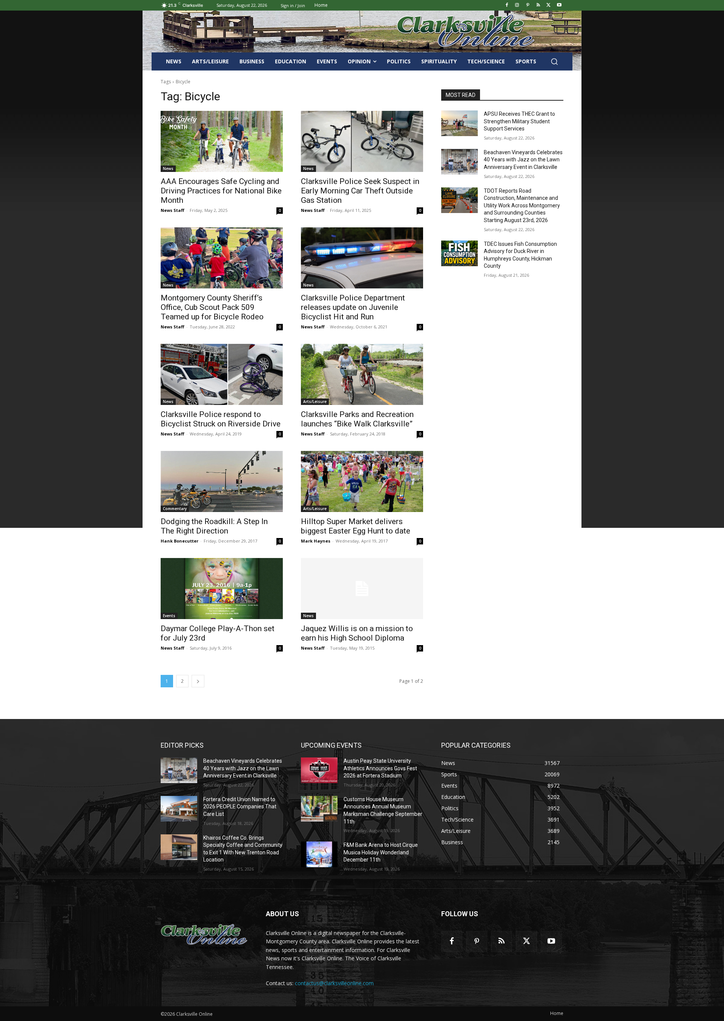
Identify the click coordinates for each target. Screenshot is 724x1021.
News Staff (172, 210)
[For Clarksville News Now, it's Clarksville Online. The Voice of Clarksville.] (204, 935)
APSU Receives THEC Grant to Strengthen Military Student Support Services (519, 121)
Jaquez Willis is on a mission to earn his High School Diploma (357, 633)
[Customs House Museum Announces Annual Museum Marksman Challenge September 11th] (319, 809)
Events (169, 615)
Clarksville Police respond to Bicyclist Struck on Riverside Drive (221, 419)
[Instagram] (517, 5)
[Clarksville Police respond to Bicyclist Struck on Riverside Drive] (222, 374)
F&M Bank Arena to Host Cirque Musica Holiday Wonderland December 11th (381, 852)
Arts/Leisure (315, 401)
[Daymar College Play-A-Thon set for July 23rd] (222, 588)
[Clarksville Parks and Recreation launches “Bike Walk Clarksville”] (362, 374)
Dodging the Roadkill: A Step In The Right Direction (214, 526)
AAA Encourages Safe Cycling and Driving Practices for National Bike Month (221, 191)
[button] (554, 61)
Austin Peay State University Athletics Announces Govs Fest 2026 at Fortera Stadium (380, 768)
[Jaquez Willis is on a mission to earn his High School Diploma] (362, 588)
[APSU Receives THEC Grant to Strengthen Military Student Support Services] (459, 123)
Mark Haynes (315, 541)
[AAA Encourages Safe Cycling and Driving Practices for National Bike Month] (222, 141)
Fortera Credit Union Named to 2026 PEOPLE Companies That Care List (239, 806)
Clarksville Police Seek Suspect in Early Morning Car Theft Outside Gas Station (360, 191)
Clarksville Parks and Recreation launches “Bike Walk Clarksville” (357, 419)
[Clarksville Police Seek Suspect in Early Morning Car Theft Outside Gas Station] (362, 141)
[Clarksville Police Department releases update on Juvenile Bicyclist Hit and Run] (362, 257)
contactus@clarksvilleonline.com (334, 983)
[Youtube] (559, 5)
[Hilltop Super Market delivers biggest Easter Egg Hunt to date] (362, 481)
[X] (548, 5)
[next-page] (198, 681)
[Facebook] (506, 5)
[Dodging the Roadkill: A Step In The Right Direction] (222, 481)
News (168, 168)
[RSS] (538, 5)
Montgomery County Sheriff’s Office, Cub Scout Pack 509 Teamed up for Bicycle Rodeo (212, 307)
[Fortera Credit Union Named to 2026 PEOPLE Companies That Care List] (179, 809)
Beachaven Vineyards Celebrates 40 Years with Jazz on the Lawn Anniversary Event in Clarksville (523, 159)
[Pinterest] (527, 5)
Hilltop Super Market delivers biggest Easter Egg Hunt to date (355, 526)
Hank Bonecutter (179, 541)
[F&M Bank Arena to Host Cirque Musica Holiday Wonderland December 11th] (319, 854)
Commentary (175, 508)
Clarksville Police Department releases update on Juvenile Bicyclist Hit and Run (353, 307)
